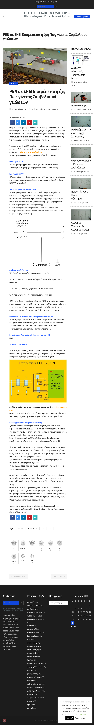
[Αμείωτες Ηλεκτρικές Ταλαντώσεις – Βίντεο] (81, 60)
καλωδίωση (32, 663)
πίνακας (41, 684)
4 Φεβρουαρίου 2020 (82, 109)
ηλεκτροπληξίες (33, 656)
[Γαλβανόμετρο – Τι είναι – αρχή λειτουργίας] (81, 122)
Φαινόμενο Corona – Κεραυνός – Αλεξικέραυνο (81, 164)
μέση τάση (31, 670)
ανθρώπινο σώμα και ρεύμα (35, 620)
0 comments (54, 109)
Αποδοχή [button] (70, 718)
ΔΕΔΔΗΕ (38, 606)
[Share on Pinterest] (29, 124)
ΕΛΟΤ (36, 609)
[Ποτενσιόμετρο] (81, 98)
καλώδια (41, 663)
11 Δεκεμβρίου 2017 (19, 109)
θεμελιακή (31, 660)
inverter (30, 602)
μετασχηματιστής (33, 674)
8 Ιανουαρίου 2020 (81, 171)
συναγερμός (32, 694)
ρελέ (30, 691)
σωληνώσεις (32, 698)
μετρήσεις (31, 677)
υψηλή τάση (32, 705)
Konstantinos (39, 109)
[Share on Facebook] (12, 124)
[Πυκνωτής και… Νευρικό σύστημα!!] (81, 184)
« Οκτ (73, 626)
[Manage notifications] (4, 720)
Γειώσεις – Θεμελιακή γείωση (30, 152)
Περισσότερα (80, 718)
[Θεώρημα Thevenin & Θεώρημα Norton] (81, 215)
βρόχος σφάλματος (34, 636)
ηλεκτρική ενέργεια (34, 646)
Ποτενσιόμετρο (79, 105)
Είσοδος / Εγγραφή (82, 17)
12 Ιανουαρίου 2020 (82, 140)
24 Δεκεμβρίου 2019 (82, 202)
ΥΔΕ (29, 616)
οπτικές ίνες (32, 681)
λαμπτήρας (40, 667)
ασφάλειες (40, 632)
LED (37, 602)
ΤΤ (50, 528)
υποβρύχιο (31, 701)
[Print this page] (35, 124)
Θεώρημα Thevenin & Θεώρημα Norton (80, 226)
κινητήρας (31, 667)
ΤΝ (43, 528)
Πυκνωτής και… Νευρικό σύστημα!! (79, 195)
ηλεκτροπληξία (33, 653)
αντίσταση (31, 626)
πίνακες (30, 687)
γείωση (20, 528)
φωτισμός (31, 708)
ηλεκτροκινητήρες (34, 650)
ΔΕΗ (30, 609)
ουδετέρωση (32, 528)
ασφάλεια (31, 632)
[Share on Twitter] (18, 124)
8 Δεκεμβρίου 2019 (81, 233)
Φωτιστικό (37, 616)
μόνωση (40, 677)
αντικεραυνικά (33, 629)
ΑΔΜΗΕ (30, 606)
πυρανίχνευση (40, 687)
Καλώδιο (31, 612)
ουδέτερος (32, 684)
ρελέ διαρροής (39, 691)
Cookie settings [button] (80, 714)
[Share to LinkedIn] (23, 124)
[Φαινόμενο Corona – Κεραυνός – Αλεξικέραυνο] (81, 153)
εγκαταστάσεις (33, 643)
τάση (41, 698)
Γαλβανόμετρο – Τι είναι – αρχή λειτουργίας (81, 133)
